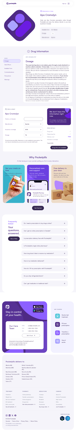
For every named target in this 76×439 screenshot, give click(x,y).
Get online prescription (28, 404)
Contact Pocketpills (61, 397)
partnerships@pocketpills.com (17, 344)
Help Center (59, 399)
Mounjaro (41, 402)
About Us (58, 394)
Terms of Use (15, 421)
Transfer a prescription (28, 397)
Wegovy (41, 397)
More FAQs (13, 238)
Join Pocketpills (60, 406)
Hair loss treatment (10, 399)
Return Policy (34, 421)
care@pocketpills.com (34, 325)
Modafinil (41, 399)
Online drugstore (26, 399)
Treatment (8, 394)
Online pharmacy (26, 394)
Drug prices (25, 402)
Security (8, 421)
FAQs (57, 402)
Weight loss (9, 397)
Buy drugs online (43, 406)
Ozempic (41, 394)
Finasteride (42, 404)
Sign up (64, 3)
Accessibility (59, 404)
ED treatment (9, 402)
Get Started (38, 208)
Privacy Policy (24, 421)
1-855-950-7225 (32, 328)
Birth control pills (10, 404)
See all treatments (10, 406)
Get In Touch (30, 335)
